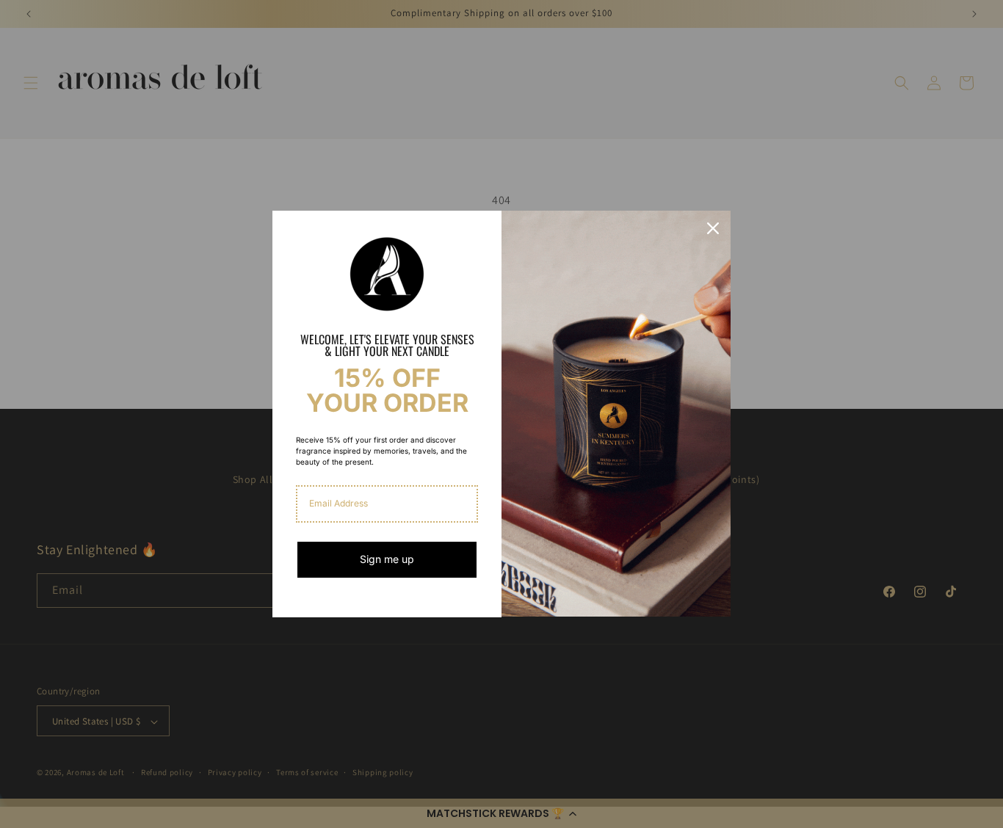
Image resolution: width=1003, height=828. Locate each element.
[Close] (713, 228)
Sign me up (387, 559)
